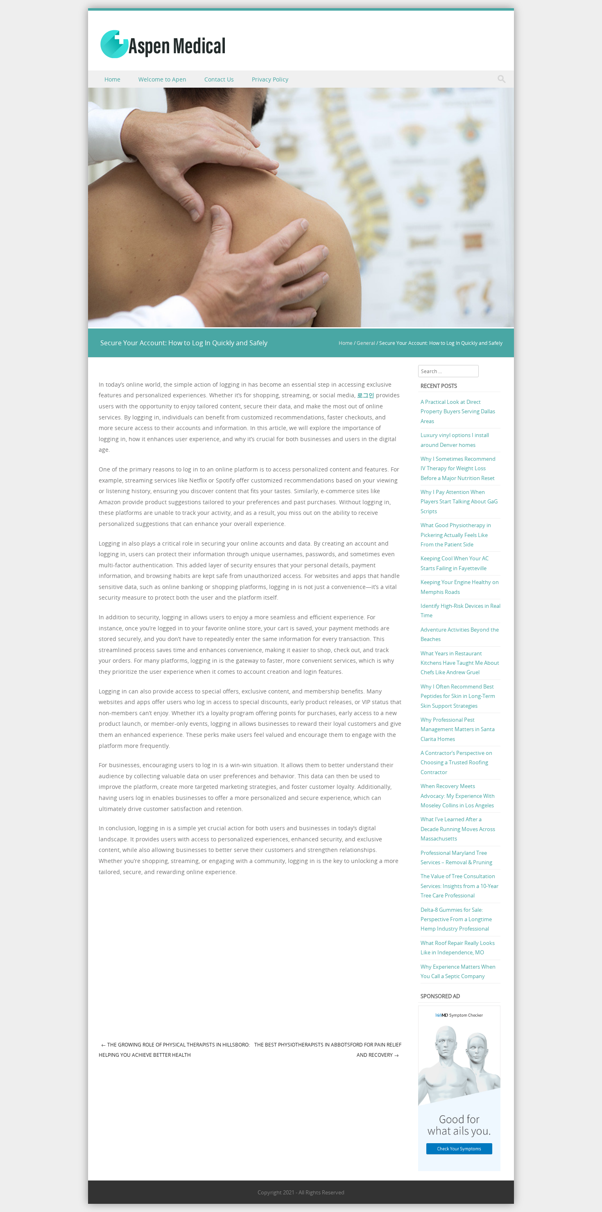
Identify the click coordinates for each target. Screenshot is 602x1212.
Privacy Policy (270, 79)
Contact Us (219, 79)
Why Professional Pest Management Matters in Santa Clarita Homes (458, 729)
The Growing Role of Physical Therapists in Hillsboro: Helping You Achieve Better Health (174, 1049)
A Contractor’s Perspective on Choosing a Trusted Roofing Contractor (456, 762)
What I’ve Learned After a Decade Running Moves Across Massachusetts (458, 829)
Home (112, 79)
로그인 (365, 395)
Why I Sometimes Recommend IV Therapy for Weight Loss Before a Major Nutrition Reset (458, 468)
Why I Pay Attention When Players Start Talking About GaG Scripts (459, 501)
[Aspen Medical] (162, 44)
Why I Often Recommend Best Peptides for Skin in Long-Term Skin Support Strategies (458, 696)
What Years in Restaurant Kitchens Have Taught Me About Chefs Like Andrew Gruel (460, 663)
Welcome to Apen (162, 79)
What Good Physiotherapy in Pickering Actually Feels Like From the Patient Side (456, 534)
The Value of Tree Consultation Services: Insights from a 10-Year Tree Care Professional (459, 885)
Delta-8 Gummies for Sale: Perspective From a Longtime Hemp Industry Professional (456, 919)
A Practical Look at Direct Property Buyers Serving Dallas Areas (458, 411)
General (366, 343)
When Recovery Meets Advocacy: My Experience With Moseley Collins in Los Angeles (458, 795)
